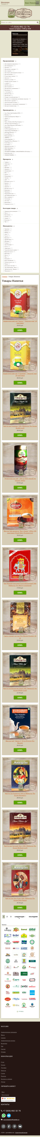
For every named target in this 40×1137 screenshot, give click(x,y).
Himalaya (7, 114)
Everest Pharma (8, 134)
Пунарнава (7, 258)
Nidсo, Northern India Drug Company (13, 121)
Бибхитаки (7, 253)
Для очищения (8, 70)
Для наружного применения (11, 88)
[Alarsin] (24, 951)
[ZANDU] (24, 989)
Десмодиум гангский (9, 265)
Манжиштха (7, 271)
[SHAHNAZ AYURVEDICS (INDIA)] (16, 989)
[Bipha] (16, 1001)
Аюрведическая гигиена (8, 1040)
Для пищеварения (9, 65)
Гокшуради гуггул (9, 204)
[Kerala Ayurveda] (16, 1007)
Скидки (3, 1049)
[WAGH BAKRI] (8, 1001)
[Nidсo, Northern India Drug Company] (32, 932)
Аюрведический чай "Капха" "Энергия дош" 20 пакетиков (20, 322)
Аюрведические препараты (11, 211)
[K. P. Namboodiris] (32, 944)
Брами (6, 165)
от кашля (7, 83)
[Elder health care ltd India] (8, 957)
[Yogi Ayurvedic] (16, 995)
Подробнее (15, 53)
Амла (6, 179)
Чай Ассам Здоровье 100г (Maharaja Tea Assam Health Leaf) (20, 427)
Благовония (7, 90)
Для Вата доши (8, 84)
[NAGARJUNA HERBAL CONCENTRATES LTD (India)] (24, 938)
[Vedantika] (32, 938)
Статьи (3, 1073)
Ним (6, 172)
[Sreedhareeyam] (20, 1014)
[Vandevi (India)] (24, 963)
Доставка (3, 1068)
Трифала (7, 162)
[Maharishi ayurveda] (8, 1007)
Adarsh (6, 118)
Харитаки (7, 229)
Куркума (7, 183)
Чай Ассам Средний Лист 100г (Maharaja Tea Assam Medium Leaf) (20, 847)
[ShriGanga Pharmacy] (32, 976)
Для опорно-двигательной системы (13, 72)
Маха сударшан (8, 197)
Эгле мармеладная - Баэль (10, 267)
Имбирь (6, 232)
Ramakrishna (8, 127)
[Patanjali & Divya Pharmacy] (8, 976)
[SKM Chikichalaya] (24, 1001)
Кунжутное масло (9, 251)
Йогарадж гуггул (9, 181)
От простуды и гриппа (10, 76)
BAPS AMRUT (8, 149)
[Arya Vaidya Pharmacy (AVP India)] (16, 932)
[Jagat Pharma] (16, 951)
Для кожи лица (8, 93)
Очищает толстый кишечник (11, 97)
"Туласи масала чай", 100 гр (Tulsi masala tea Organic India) (20, 480)
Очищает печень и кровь (10, 81)
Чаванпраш (7, 191)
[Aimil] (32, 1001)
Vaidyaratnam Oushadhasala (11, 130)
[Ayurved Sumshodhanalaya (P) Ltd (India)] (32, 995)
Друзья (3, 1082)
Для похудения (8, 86)
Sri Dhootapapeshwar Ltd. (10, 128)
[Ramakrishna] (32, 1007)
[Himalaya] (32, 963)
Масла (6, 213)
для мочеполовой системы (11, 102)
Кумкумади (7, 190)
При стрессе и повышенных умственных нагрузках (17, 98)
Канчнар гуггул (8, 188)
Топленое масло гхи (9, 262)
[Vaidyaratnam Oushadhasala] (8, 963)
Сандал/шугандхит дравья (11, 250)
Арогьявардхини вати (10, 195)
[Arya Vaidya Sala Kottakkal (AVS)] (8, 932)
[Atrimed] (32, 970)
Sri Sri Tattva (7, 142)
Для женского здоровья (10, 69)
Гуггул (6, 246)
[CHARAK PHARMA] (16, 963)
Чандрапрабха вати (9, 193)
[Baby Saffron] (8, 995)
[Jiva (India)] (24, 976)
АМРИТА (7, 137)
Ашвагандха (7, 248)
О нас (2, 1062)
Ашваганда (7, 163)
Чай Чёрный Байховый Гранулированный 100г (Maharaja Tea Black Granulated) (20, 584)
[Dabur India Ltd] (24, 957)
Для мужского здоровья (10, 100)
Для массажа (7, 95)
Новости (3, 1070)
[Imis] (24, 982)
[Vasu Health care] (24, 995)
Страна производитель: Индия (12, 116)
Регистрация (34, 3)
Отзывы (3, 1052)
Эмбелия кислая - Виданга (11, 269)
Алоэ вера (7, 200)
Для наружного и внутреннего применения (15, 104)
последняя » (28, 917)
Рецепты (3, 1076)
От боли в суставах (9, 79)
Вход (27, 3)
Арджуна (7, 186)
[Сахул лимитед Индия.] (32, 951)
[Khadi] (32, 957)
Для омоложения (8, 74)
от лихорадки (8, 91)
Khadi (6, 120)
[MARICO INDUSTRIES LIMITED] (24, 944)
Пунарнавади (8, 176)
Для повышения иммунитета (11, 63)
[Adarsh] (16, 970)
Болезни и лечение (6, 1079)
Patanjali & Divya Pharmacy (11, 141)
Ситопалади (7, 198)
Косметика (7, 220)
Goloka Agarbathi (9, 139)
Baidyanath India (8, 135)
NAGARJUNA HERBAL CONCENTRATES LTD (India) (17, 151)
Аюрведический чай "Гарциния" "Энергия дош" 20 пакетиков (20, 375)
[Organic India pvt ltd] (8, 944)
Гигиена (6, 216)
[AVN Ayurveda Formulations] (8, 982)
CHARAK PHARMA (9, 155)
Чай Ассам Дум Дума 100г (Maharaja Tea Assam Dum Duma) (20, 899)
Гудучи (6, 174)
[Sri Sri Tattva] (16, 938)
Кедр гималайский (9, 260)
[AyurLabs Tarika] (16, 957)
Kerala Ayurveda (8, 153)
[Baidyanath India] (16, 944)
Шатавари (7, 167)
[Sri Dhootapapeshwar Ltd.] (8, 938)
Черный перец (8, 239)
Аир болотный (8, 244)
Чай (5, 221)
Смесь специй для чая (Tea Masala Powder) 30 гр (20, 637)
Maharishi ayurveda (9, 146)
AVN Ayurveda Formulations (11, 123)
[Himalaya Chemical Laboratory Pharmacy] (32, 989)
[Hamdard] (32, 982)
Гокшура (7, 243)
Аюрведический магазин (21, 1132)
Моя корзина (5, 2)
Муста (6, 255)
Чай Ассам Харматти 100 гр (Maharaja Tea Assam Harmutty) (20, 794)
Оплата (3, 1065)
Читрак (6, 264)
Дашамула (7, 169)
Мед (6, 257)
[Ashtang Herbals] (24, 970)
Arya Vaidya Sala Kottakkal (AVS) (12, 113)
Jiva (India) (7, 144)
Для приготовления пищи (11, 105)
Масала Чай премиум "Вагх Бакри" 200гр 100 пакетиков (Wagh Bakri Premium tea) (20, 532)
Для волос (7, 77)
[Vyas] (8, 989)
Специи (6, 218)
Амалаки (7, 177)
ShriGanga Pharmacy (9, 132)
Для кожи (7, 67)
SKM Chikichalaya (9, 148)
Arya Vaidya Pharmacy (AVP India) (13, 125)
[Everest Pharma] (24, 932)
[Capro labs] (16, 982)
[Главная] (20, 18)
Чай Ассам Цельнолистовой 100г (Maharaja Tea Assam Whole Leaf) (20, 689)
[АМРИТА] (16, 976)
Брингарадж (7, 202)
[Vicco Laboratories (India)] (8, 951)
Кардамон (7, 237)
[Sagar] (24, 1007)
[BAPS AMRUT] (8, 970)
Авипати (7, 184)
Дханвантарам (8, 170)
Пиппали (7, 230)
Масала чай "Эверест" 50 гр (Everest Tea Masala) (20, 742)
